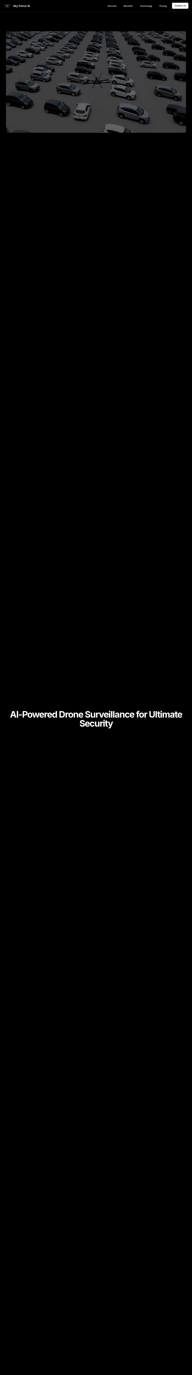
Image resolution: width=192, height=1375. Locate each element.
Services (112, 6)
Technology (146, 6)
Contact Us (180, 5)
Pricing (163, 6)
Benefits (128, 6)
